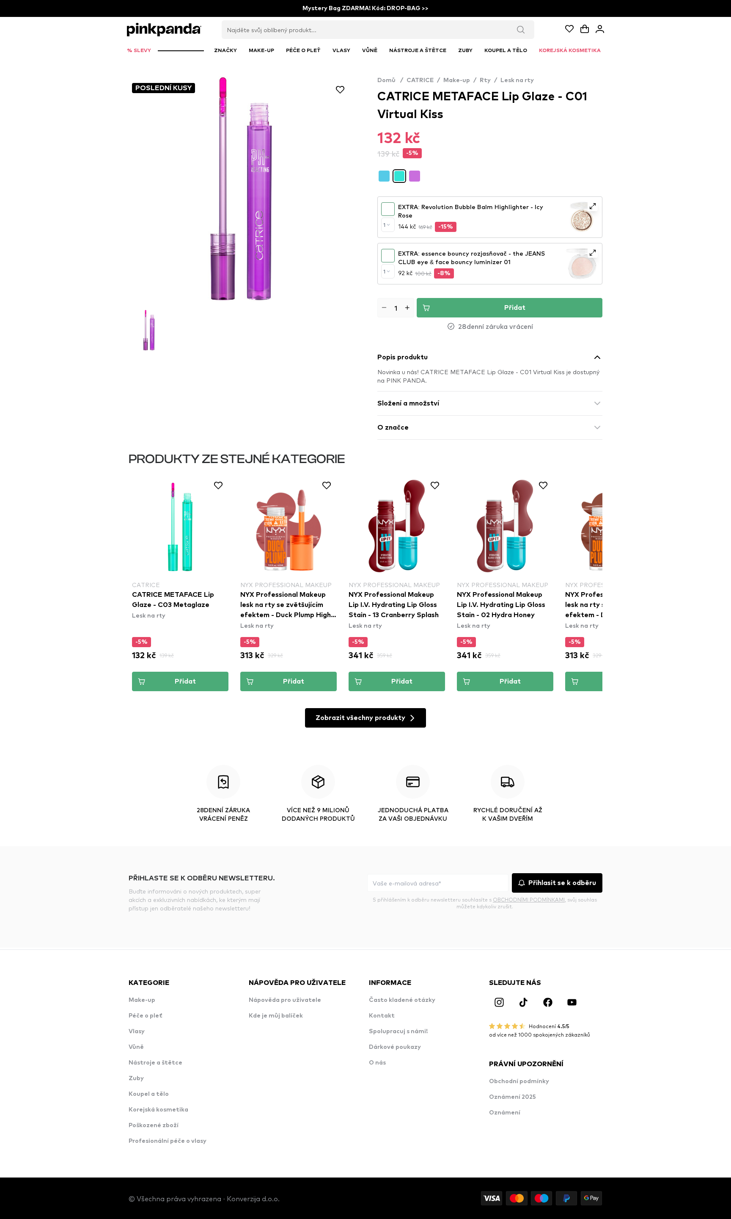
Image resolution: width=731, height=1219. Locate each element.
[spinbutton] (395, 307)
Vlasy (137, 1031)
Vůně (136, 1047)
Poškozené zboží (154, 1125)
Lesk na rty (517, 80)
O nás (377, 1063)
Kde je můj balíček (276, 1016)
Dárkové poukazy (395, 1047)
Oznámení (504, 1113)
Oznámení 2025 (512, 1097)
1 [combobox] (384, 224)
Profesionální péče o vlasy (167, 1141)
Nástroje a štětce (155, 1063)
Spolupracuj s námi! (398, 1031)
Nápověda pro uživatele (285, 1000)
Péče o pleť (145, 1016)
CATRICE (420, 80)
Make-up (456, 80)
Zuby (136, 1078)
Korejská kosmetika (158, 1110)
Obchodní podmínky (519, 1081)
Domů (390, 80)
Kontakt (382, 1016)
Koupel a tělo (149, 1094)
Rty (485, 80)
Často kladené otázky (402, 1000)
